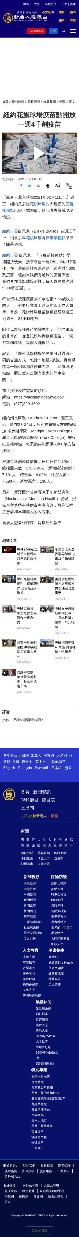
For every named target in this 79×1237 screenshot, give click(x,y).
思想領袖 (57, 905)
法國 (16, 762)
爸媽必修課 (30, 984)
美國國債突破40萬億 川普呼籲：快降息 (65, 647)
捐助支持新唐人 (34, 816)
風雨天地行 (39, 1120)
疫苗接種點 (55, 238)
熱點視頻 (44, 853)
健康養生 (56, 950)
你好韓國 (42, 1019)
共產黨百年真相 (42, 1087)
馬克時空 (57, 933)
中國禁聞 (30, 894)
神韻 (26, 4)
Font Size (57, 185)
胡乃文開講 (56, 968)
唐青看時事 (58, 922)
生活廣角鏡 (43, 1008)
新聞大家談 (58, 883)
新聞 (62, 102)
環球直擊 (30, 889)
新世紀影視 (55, 1196)
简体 (73, 4)
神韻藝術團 (30, 1185)
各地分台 (50, 4)
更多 (8, 1202)
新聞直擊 (30, 905)
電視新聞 (34, 102)
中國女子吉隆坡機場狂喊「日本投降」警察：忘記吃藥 (65, 618)
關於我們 (29, 1165)
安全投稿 (28, 1171)
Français (25, 768)
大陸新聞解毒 (60, 938)
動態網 (23, 1196)
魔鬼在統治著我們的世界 (48, 1098)
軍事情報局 (58, 916)
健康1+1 (54, 957)
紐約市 (8, 231)
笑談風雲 (29, 962)
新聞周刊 (30, 911)
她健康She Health (60, 962)
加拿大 (36, 755)
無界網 (38, 1196)
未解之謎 (29, 957)
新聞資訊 (42, 792)
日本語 (56, 768)
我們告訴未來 (40, 1076)
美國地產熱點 (32, 995)
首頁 (5, 102)
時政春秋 (57, 900)
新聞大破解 (58, 911)
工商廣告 (37, 1148)
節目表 (48, 799)
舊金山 (27, 762)
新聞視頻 (32, 877)
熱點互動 (57, 889)
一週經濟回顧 (33, 922)
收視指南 (47, 1165)
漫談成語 (29, 979)
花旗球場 (38, 204)
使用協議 (11, 1171)
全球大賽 (44, 864)
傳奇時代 (37, 1082)
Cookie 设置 (39, 1230)
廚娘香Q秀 (43, 1047)
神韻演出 (27, 864)
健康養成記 (56, 973)
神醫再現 (54, 979)
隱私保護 (64, 1165)
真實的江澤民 (40, 1109)
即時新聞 (60, 853)
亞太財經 (30, 938)
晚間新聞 (49, 102)
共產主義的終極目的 (45, 1093)
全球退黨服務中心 (52, 1191)
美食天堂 (42, 1025)
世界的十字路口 (62, 927)
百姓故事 (37, 1131)
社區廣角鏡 (31, 927)
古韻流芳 (29, 968)
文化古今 (29, 990)
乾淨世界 (11, 1191)
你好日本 (42, 1014)
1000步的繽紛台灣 (47, 1055)
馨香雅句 (29, 973)
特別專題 (39, 1070)
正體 (64, 4)
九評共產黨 (39, 1104)
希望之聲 (28, 1191)
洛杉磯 (49, 755)
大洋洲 (61, 755)
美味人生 (42, 1030)
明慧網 (9, 1196)
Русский (41, 768)
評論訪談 (59, 877)
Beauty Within (45, 1036)
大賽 (37, 4)
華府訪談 (30, 916)
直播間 (27, 807)
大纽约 (23, 755)
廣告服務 (46, 1171)
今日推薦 (27, 858)
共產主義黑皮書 (42, 1126)
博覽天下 (44, 858)
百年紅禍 (37, 1115)
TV (54, 31)
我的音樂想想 (45, 1063)
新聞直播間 (36, 31)
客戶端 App (12, 1176)
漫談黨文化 (39, 1137)
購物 (54, 816)
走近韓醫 (54, 984)
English (9, 768)
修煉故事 (37, 1142)
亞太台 (40, 762)
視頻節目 (18, 102)
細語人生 (57, 944)
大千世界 (42, 1041)
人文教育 (31, 950)
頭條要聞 (27, 853)
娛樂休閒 (44, 1002)
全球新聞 (30, 883)
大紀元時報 (51, 1185)
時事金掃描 (58, 894)
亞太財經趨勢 (33, 933)
